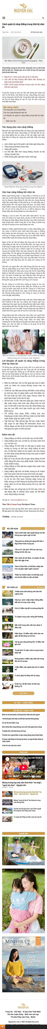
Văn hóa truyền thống (15, 1014)
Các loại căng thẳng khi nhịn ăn (15, 113)
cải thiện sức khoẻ (17, 517)
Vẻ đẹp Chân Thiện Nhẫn (32, 1012)
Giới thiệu (17, 1012)
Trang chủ (9, 1012)
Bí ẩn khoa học (37, 32)
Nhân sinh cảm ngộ (32, 1014)
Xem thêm (40, 587)
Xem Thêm (23, 693)
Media (33, 1017)
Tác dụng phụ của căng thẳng (14, 110)
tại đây (42, 509)
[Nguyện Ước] (23, 8)
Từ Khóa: (6, 517)
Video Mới (23, 752)
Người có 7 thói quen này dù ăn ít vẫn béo (21, 77)
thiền (40, 489)
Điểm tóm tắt (11, 121)
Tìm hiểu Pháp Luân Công (20, 1017)
